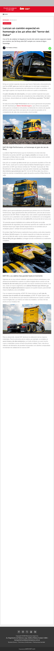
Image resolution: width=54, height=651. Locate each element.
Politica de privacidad (39, 642)
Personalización (7, 23)
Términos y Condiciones (25, 642)
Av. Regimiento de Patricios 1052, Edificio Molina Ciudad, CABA (26, 638)
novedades (6, 20)
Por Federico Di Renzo (11, 47)
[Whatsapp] (49, 48)
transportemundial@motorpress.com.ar (27, 640)
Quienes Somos (12, 642)
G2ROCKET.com (30, 649)
